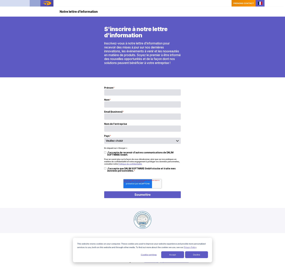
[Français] (260, 3)
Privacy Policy (190, 247)
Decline (196, 254)
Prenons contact (243, 3)
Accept (172, 254)
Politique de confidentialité (130, 164)
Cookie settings (149, 254)
